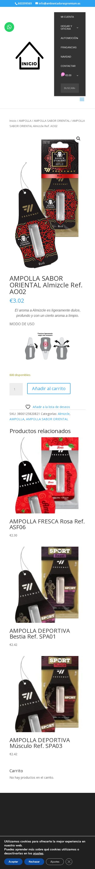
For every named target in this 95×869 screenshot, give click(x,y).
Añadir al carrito (49, 388)
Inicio (13, 121)
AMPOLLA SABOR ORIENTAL (52, 121)
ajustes (38, 853)
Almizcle (64, 414)
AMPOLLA (25, 121)
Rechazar (34, 861)
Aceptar (13, 861)
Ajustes (54, 861)
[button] (78, 139)
